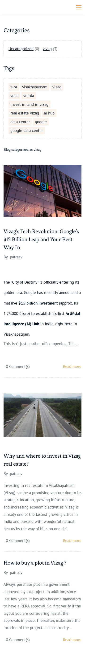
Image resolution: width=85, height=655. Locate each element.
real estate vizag (24, 113)
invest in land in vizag (29, 104)
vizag (47, 48)
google (41, 121)
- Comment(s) (17, 366)
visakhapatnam (34, 87)
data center (20, 121)
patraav (16, 257)
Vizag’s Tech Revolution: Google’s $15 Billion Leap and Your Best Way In (41, 239)
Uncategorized (21, 48)
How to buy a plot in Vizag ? (35, 563)
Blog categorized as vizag (22, 149)
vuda (14, 95)
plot (13, 87)
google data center (26, 130)
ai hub (49, 113)
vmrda (28, 95)
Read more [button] (72, 366)
